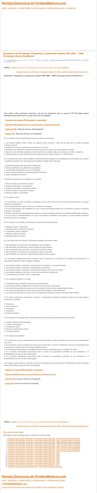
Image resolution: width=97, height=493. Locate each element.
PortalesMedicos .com (14, 60)
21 (53, 67)
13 (36, 67)
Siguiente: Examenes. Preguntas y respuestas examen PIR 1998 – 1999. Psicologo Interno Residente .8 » (52, 72)
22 (56, 67)
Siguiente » (65, 67)
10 (30, 67)
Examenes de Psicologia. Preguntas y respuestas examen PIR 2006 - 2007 (34, 458)
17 (45, 67)
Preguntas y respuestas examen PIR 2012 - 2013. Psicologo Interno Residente (35, 467)
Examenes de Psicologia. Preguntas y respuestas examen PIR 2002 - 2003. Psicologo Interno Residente (44, 451)
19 (49, 67)
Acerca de (11, 487)
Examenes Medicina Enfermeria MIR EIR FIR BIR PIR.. (65, 60)
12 (34, 67)
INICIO (4, 8)
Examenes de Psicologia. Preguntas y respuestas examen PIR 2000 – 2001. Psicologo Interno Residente (44, 447)
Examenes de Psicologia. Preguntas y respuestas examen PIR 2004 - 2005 (34, 454)
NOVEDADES (12, 8)
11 (32, 67)
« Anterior (14, 67)
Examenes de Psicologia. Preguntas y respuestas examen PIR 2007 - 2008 (34, 460)
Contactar (60, 487)
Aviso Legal (21, 487)
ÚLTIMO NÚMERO (25, 8)
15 (41, 67)
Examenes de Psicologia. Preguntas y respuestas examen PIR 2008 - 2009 (34, 461)
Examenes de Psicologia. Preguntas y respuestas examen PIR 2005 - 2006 (34, 456)
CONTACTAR (71, 8)
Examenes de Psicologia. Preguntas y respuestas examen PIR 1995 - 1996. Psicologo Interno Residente (44, 438)
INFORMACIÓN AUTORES (56, 8)
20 (51, 67)
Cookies (44, 487)
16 (43, 67)
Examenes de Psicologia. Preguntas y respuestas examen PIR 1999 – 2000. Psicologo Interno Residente (44, 445)
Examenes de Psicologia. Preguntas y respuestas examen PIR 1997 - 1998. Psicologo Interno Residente (44, 442)
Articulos (38, 60)
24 (60, 67)
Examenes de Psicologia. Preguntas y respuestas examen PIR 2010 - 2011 (34, 465)
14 (38, 67)
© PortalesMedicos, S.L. (15, 484)
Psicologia (45, 60)
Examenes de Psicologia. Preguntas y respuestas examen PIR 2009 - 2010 (34, 463)
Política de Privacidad (33, 487)
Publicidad (52, 487)
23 (58, 67)
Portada (4, 487)
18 (47, 67)
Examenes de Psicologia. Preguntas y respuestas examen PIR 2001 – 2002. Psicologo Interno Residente (44, 449)
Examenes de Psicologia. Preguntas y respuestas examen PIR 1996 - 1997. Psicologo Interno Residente (44, 440)
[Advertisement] (48, 30)
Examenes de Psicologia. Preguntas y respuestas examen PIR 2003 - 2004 (34, 453)
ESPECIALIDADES (39, 8)
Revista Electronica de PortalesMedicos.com (34, 3)
